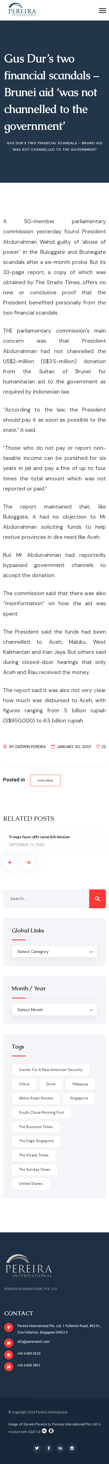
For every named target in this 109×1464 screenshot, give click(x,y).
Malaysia (80, 1084)
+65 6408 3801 (29, 1365)
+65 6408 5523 (29, 1353)
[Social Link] (36, 1448)
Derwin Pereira (30, 746)
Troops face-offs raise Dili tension (39, 837)
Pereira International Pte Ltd (74, 1424)
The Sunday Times (34, 1169)
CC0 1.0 (34, 1432)
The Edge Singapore (36, 1140)
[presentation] (10, 863)
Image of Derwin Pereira (27, 1424)
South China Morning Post (41, 1112)
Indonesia (45, 780)
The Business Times (36, 1126)
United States (31, 1183)
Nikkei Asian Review (36, 1098)
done (51, 1084)
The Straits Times (34, 1155)
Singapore (79, 1098)
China (24, 1084)
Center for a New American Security (50, 1069)
